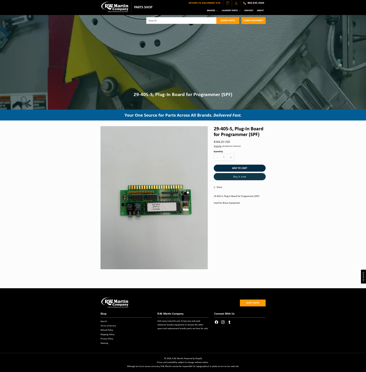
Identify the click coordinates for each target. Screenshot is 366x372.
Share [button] (219, 187)
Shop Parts (252, 303)
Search (104, 321)
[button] (212, 10)
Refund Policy (107, 330)
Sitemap (104, 343)
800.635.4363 (256, 3)
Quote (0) (363, 276)
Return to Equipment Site (204, 3)
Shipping (217, 146)
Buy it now (239, 176)
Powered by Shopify (193, 358)
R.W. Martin (177, 358)
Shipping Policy (107, 334)
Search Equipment (253, 20)
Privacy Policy (107, 339)
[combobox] (181, 20)
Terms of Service (108, 326)
